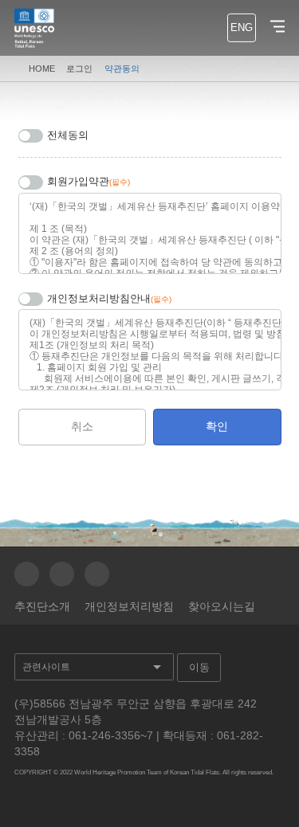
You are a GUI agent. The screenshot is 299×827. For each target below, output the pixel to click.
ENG (241, 27)
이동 (199, 667)
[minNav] (274, 27)
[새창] (26, 574)
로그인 (79, 68)
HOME (42, 68)
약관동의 (122, 68)
